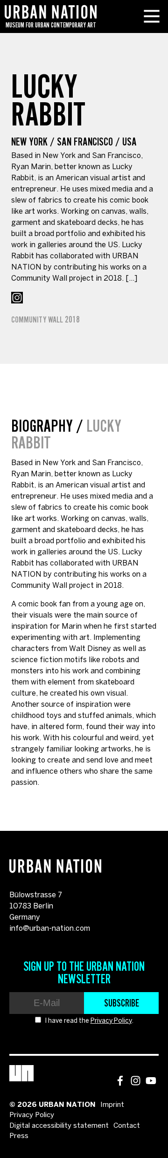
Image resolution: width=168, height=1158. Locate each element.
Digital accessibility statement (59, 1126)
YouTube (151, 1080)
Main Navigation (151, 16)
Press (18, 1136)
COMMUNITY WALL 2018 (45, 319)
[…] (131, 278)
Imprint (112, 1105)
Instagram (17, 297)
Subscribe (121, 1002)
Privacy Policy (111, 1021)
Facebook (120, 1080)
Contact (126, 1126)
